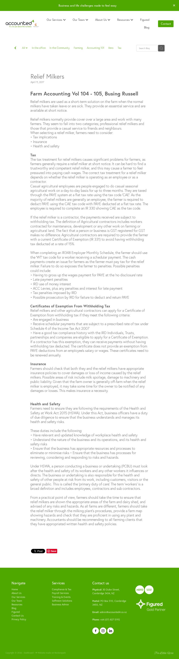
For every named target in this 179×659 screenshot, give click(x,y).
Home (15, 589)
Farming (78, 47)
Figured (144, 19)
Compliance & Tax (61, 589)
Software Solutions (62, 600)
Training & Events (61, 597)
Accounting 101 (95, 47)
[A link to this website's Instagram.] (103, 630)
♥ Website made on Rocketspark (51, 652)
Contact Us (18, 615)
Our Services (55, 19)
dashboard (29, 652)
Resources (124, 19)
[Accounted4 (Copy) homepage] (22, 24)
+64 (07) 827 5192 (106, 619)
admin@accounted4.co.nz (109, 612)
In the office (39, 47)
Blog (146, 27)
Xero (111, 47)
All (24, 47)
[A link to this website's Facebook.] (95, 630)
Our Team (79, 19)
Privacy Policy (19, 619)
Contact (166, 23)
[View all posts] (15, 48)
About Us (101, 19)
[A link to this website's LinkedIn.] (110, 630)
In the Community (60, 47)
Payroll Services (60, 593)
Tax (119, 47)
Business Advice (60, 604)
